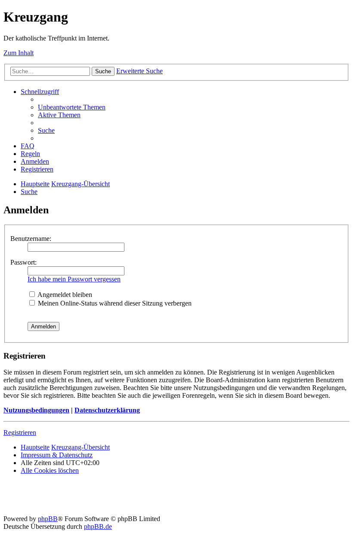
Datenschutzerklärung (107, 410)
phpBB (48, 518)
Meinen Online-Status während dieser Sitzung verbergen (114, 303)
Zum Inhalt (18, 52)
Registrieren (19, 432)
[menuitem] (71, 107)
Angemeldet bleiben (64, 294)
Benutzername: (30, 238)
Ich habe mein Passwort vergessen (74, 279)
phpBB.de (98, 526)
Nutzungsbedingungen (36, 410)
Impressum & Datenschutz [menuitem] (57, 455)
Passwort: (23, 262)
